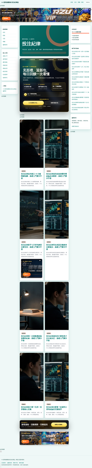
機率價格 (5, 62)
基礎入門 (5, 56)
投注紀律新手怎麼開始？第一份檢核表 (80, 88)
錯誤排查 (5, 71)
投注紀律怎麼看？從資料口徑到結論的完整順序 (80, 57)
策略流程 (5, 65)
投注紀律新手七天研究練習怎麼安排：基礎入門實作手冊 (31, 247)
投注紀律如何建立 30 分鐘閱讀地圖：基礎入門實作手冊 (31, 176)
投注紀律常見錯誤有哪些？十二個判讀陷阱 (80, 93)
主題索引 (3, 462)
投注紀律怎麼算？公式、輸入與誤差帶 (80, 67)
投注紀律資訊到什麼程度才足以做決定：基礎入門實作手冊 (56, 338)
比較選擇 (5, 74)
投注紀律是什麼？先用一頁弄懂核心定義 (80, 52)
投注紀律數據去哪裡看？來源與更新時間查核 (80, 98)
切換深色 (88, 2)
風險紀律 (5, 68)
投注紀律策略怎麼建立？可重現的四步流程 (80, 83)
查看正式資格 (59, 424)
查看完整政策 (75, 126)
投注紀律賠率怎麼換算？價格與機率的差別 (80, 78)
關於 (82, 2)
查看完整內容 (55, 103)
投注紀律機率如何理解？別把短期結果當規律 (80, 73)
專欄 (79, 2)
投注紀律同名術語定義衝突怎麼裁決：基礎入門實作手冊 (56, 247)
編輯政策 (5, 44)
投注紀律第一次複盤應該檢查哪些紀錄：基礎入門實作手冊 (31, 338)
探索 (72, 2)
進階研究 (5, 77)
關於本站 (15, 462)
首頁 (4, 32)
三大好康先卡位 (33, 103)
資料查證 (5, 59)
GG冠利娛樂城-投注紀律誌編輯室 (9, 90)
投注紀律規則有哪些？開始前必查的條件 (80, 62)
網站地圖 (21, 462)
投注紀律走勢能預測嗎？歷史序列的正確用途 (80, 108)
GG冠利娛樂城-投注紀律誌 (10, 2)
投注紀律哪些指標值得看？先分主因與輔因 (80, 103)
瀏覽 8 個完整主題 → (27, 52)
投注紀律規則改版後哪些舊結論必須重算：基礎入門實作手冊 (56, 176)
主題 (75, 2)
